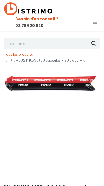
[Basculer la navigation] (95, 22)
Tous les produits (18, 54)
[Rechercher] (94, 43)
